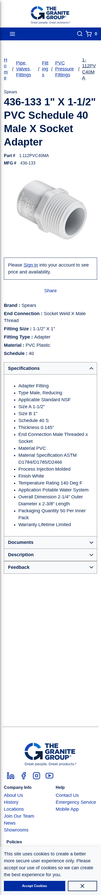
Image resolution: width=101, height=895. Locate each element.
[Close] (82, 886)
